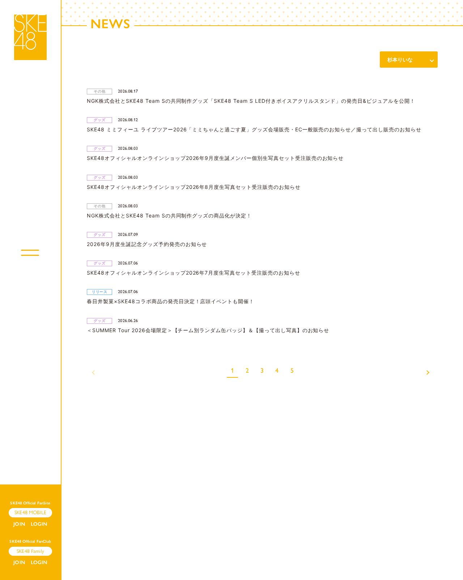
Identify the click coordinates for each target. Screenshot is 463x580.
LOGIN (39, 524)
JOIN (19, 524)
